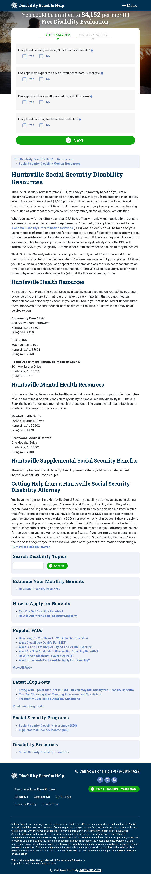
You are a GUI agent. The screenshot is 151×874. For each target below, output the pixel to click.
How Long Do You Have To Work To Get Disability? (54, 638)
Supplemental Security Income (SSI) (44, 730)
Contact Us (42, 797)
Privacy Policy (25, 804)
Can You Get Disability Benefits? (41, 611)
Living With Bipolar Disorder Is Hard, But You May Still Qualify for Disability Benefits (76, 690)
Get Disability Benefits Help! (33, 159)
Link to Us (63, 797)
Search (59, 566)
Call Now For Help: (109, 771)
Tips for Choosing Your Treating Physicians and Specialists (60, 694)
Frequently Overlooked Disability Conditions (49, 699)
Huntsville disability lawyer (30, 547)
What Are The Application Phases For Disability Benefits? (58, 651)
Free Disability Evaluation (116, 789)
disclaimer (124, 850)
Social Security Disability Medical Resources (49, 163)
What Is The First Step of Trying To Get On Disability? (56, 647)
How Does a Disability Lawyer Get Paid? (46, 656)
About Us (21, 797)
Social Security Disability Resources (44, 752)
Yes (31, 56)
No (48, 56)
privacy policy (19, 854)
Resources (65, 159)
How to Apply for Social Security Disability (48, 616)
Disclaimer (50, 804)
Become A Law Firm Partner (35, 789)
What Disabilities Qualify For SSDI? (43, 642)
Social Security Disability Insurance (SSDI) (48, 725)
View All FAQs (22, 667)
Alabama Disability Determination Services (42, 228)
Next (78, 140)
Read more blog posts (28, 706)
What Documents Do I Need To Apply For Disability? (54, 660)
